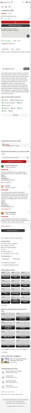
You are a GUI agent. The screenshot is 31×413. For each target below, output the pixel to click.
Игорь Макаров (10, 212)
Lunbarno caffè (7, 10)
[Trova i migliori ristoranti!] (5, 2)
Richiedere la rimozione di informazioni (19, 399)
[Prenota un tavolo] (15, 22)
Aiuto (24, 403)
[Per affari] (12, 2)
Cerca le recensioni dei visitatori (10, 157)
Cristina (7, 186)
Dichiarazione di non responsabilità (14, 403)
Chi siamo (9, 401)
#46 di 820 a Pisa (8, 16)
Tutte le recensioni (12, 230)
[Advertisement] (15, 128)
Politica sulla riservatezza (18, 401)
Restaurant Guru (20, 406)
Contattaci (6, 399)
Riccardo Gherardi (11, 165)
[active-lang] (27, 2)
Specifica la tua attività (9, 262)
